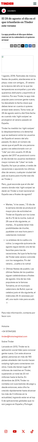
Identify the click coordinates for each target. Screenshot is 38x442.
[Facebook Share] (30, 45)
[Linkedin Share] (26, 45)
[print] (33, 45)
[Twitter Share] (22, 45)
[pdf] (11, 45)
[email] (19, 45)
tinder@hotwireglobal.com (14, 336)
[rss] (15, 45)
